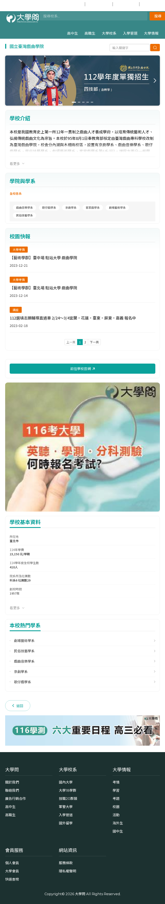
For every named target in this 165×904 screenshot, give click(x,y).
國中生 (153, 4)
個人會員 (12, 863)
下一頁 (94, 342)
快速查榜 (128, 4)
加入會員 (101, 4)
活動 (116, 815)
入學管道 (130, 33)
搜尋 (158, 16)
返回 (19, 705)
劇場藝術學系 (117, 207)
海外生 (118, 823)
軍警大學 (66, 807)
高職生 (89, 33)
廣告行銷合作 (15, 798)
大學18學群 (67, 790)
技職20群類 (68, 798)
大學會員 (12, 871)
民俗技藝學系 (24, 215)
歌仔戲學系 (49, 207)
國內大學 (66, 782)
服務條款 (66, 863)
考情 (116, 782)
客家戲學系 (93, 207)
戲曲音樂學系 (24, 207)
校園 (116, 807)
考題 (116, 798)
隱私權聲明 (67, 871)
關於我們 (12, 782)
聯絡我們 (12, 790)
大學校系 (109, 33)
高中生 (72, 33)
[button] (155, 80)
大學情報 (151, 33)
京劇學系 (70, 207)
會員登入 (73, 4)
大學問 (80, 894)
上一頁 (70, 342)
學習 (116, 790)
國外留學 (66, 823)
